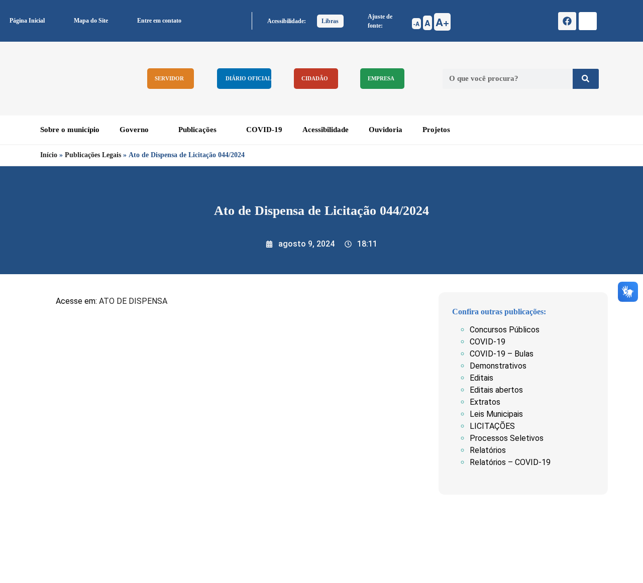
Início (48, 155)
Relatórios (488, 450)
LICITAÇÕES (492, 426)
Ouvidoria (385, 130)
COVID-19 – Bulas (501, 354)
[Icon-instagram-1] (588, 21)
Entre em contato (159, 20)
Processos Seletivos (507, 438)
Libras (330, 21)
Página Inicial (27, 20)
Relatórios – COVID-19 (510, 462)
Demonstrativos (498, 366)
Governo (134, 130)
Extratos (485, 402)
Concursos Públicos (505, 329)
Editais (481, 378)
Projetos (436, 130)
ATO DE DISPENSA (133, 301)
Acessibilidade (325, 130)
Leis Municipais (496, 414)
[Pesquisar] (586, 79)
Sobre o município (69, 130)
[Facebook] (567, 21)
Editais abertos (496, 390)
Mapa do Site (91, 20)
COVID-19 (264, 130)
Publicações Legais (93, 155)
